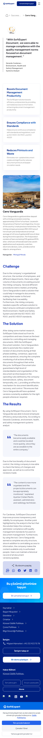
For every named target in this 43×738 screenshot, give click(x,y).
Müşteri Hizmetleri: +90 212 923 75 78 (23, 643)
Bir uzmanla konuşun (20, 595)
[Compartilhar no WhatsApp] (13, 570)
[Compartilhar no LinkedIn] (30, 570)
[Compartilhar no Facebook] (19, 570)
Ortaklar (6, 619)
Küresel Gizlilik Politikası (13, 623)
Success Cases (16, 15)
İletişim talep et (21, 651)
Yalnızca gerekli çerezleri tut (21, 734)
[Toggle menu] (39, 4)
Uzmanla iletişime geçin (26, 3)
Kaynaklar (7, 608)
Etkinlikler (7, 615)
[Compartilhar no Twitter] (25, 570)
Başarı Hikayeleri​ (10, 611)
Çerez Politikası (9, 627)
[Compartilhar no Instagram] (36, 570)
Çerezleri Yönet (22, 728)
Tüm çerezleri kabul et (21, 723)
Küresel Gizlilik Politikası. (13, 673)
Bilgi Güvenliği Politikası (13, 631)
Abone (21, 689)
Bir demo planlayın (19, 659)
